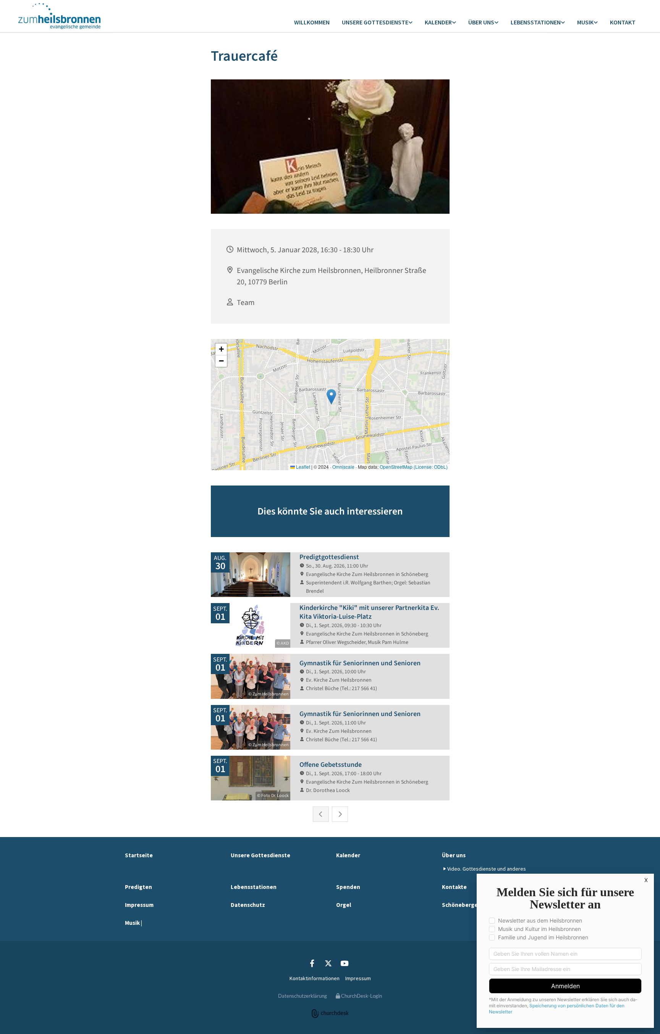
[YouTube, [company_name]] (344, 963)
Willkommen (312, 22)
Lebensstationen (536, 22)
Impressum (139, 904)
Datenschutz (248, 904)
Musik (585, 22)
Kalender (438, 22)
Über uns (481, 22)
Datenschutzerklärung (302, 996)
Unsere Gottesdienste (375, 22)
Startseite (139, 855)
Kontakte (454, 886)
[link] (377, 22)
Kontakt (623, 22)
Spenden (348, 886)
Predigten (138, 886)
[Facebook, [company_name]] (312, 963)
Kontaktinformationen (315, 978)
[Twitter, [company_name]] (328, 963)
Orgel (343, 904)
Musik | (133, 922)
